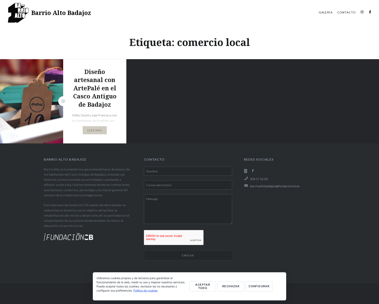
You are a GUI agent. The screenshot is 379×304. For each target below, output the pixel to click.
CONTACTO (346, 12)
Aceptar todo (202, 286)
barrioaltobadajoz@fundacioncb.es (275, 186)
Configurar (259, 286)
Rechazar (230, 286)
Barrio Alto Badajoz (61, 13)
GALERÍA (326, 12)
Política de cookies (145, 290)
